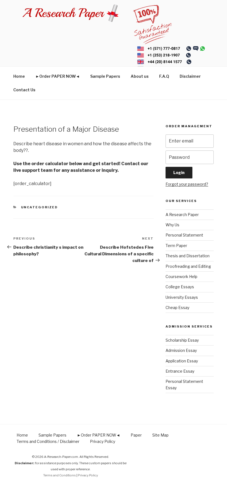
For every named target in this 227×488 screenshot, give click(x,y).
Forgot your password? (187, 184)
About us (140, 76)
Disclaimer (190, 76)
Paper (136, 435)
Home (19, 76)
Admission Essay (181, 350)
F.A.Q (164, 76)
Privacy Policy (102, 441)
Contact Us (24, 89)
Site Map (160, 435)
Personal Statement (184, 235)
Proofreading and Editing (188, 266)
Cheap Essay (177, 307)
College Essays (180, 286)
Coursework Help (181, 276)
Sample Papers (105, 76)
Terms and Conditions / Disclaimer (48, 441)
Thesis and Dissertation (188, 255)
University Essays (182, 297)
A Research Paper (182, 214)
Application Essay (182, 361)
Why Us (172, 224)
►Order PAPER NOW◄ (57, 76)
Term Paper (176, 245)
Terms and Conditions (59, 475)
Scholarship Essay (182, 340)
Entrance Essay (180, 371)
